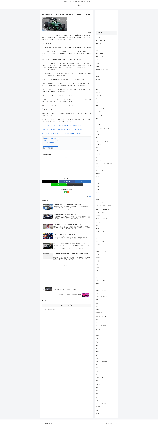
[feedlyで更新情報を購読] (65, 192)
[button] (75, 184)
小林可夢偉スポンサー (47, 154)
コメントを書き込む (66, 305)
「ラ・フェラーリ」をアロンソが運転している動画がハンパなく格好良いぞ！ (61, 125)
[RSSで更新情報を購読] (68, 192)
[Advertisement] (66, 167)
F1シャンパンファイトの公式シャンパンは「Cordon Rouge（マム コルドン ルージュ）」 (64, 133)
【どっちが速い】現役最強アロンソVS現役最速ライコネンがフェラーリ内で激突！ (63, 129)
